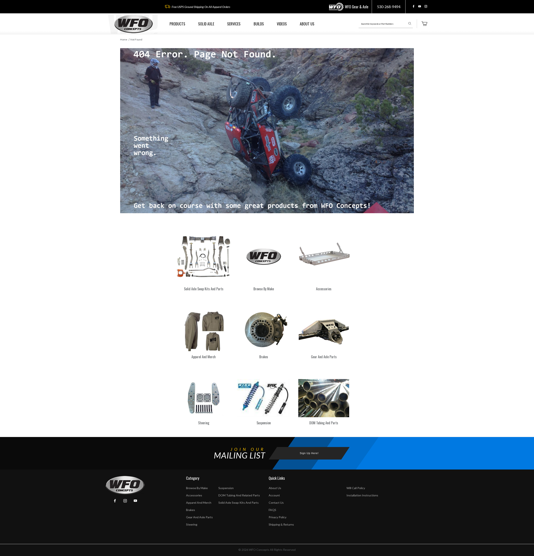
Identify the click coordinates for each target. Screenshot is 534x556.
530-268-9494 (388, 6)
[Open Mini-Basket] (424, 24)
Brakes (190, 510)
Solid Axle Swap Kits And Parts (238, 502)
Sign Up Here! (309, 453)
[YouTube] (419, 6)
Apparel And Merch (198, 502)
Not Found (136, 39)
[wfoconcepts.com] (133, 24)
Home (123, 39)
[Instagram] (425, 6)
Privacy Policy (277, 517)
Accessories (194, 495)
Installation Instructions (362, 495)
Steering (191, 524)
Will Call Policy (355, 488)
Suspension (226, 488)
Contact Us (276, 502)
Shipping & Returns (281, 524)
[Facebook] (413, 6)
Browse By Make (197, 488)
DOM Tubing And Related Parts (239, 495)
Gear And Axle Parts (199, 517)
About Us (275, 488)
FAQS (272, 510)
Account (274, 495)
